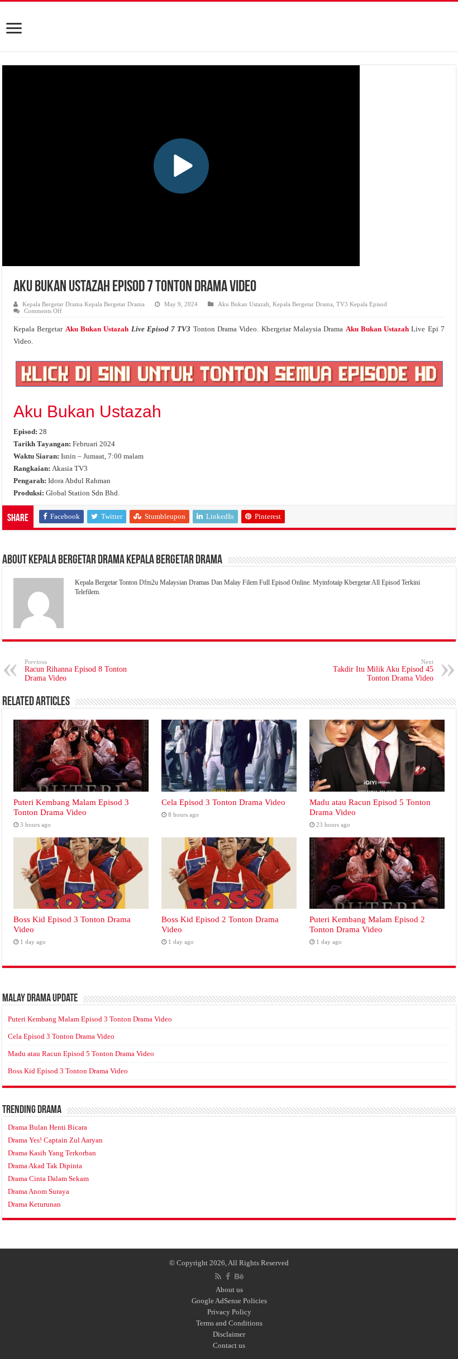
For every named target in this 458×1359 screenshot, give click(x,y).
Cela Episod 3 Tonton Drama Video (223, 802)
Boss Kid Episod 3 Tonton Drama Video (68, 1071)
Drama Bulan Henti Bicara (47, 1127)
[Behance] (239, 1276)
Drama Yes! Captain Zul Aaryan (55, 1140)
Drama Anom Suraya (38, 1191)
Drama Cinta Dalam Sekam (48, 1178)
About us (229, 1289)
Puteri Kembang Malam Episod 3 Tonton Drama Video (71, 807)
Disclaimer (229, 1334)
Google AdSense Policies (229, 1301)
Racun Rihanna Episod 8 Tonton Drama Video (76, 670)
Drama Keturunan (34, 1204)
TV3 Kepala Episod (361, 304)
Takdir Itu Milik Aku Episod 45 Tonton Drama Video (383, 670)
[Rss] (218, 1276)
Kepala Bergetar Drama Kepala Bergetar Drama (83, 304)
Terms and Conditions (229, 1323)
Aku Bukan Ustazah (243, 304)
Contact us (229, 1345)
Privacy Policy (229, 1312)
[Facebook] (228, 1276)
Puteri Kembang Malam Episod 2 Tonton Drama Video (367, 924)
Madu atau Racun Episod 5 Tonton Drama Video (81, 1053)
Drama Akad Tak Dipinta (45, 1166)
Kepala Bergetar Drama (303, 304)
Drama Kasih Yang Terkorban (52, 1153)
